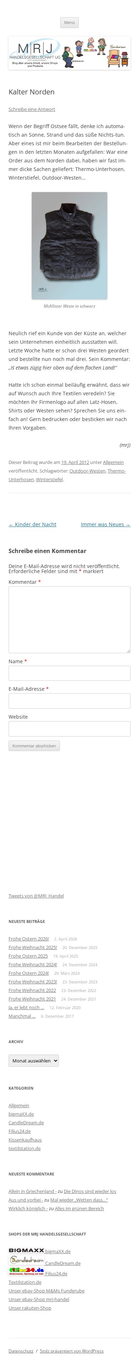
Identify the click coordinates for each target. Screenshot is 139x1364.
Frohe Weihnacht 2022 (32, 990)
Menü (69, 22)
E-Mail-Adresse (29, 688)
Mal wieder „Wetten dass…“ (79, 1200)
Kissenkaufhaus (25, 1139)
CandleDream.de (26, 1122)
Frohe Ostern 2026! (29, 938)
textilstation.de (25, 1148)
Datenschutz (21, 1351)
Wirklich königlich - (28, 1208)
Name (18, 661)
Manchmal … (22, 1016)
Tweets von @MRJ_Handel (36, 896)
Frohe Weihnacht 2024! (33, 964)
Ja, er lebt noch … (26, 1007)
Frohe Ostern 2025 (28, 956)
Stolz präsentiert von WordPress (72, 1351)
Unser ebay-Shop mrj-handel (39, 1299)
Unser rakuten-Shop (30, 1308)
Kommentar (25, 581)
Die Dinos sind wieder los (90, 1191)
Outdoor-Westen (87, 471)
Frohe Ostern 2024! (29, 973)
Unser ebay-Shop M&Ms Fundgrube (46, 1290)
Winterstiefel (49, 479)
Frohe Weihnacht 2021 (32, 999)
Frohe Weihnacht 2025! (33, 947)
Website (18, 716)
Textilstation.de (25, 1282)
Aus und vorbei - (26, 1200)
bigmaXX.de (21, 1114)
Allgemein (113, 462)
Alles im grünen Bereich (79, 1208)
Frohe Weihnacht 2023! (33, 981)
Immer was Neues (105, 524)
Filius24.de (20, 1131)
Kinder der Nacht (32, 524)
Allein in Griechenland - (33, 1191)
